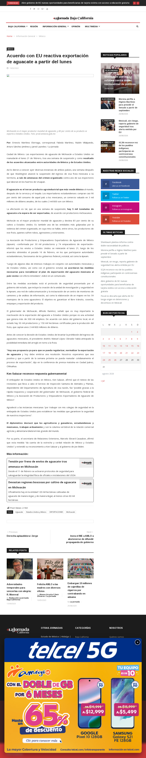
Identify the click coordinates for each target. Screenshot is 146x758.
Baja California (16, 26)
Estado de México (50, 636)
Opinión (75, 26)
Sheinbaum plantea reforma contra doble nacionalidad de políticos (120, 80)
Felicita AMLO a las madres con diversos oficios (48, 587)
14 (126, 346)
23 (138, 353)
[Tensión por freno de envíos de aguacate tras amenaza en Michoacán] (50, 467)
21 (126, 353)
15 (132, 346)
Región (34, 26)
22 (132, 353)
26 (115, 360)
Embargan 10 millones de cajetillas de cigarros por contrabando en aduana (80, 590)
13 (121, 346)
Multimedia (91, 26)
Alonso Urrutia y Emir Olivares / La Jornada (48, 595)
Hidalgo (65, 636)
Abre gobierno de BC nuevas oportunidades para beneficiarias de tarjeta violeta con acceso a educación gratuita (75, 3)
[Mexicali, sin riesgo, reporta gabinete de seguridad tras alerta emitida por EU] (108, 125)
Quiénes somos (116, 636)
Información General (55, 26)
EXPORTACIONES (56, 512)
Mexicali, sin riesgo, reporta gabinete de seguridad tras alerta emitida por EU (128, 126)
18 (109, 353)
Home (9, 36)
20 (121, 353)
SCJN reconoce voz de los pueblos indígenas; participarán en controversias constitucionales (119, 273)
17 (104, 353)
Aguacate (19, 512)
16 (138, 346)
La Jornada (75, 602)
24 (104, 360)
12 (115, 346)
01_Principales (107, 121)
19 (115, 353)
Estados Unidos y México (36, 512)
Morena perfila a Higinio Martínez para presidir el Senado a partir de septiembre (128, 105)
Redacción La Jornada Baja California (18, 599)
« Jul (103, 380)
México (42, 36)
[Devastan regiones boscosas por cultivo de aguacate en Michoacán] (50, 490)
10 (104, 346)
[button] (134, 3)
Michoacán (70, 512)
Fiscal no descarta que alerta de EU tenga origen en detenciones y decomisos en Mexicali (117, 299)
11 (109, 346)
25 (109, 360)
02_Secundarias (111, 70)
